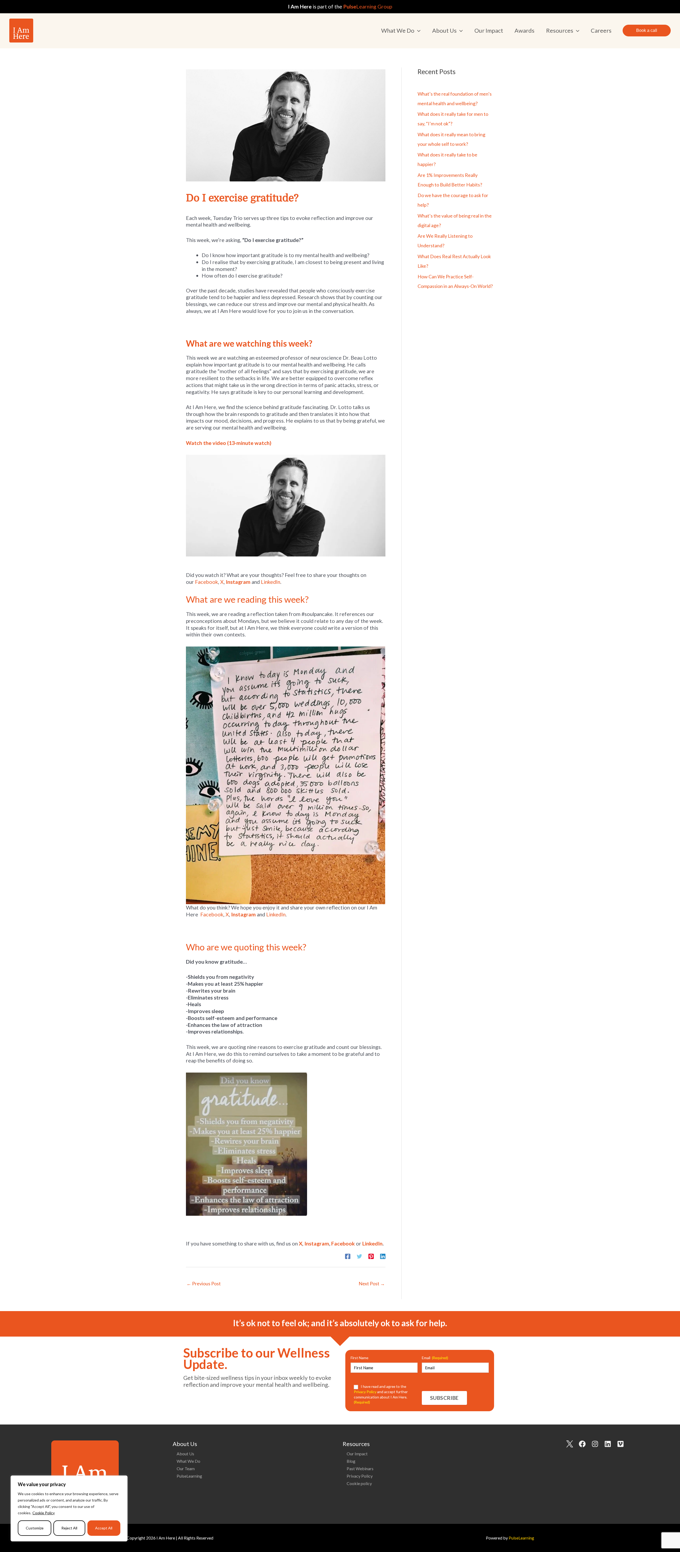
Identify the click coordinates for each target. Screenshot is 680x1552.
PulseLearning (189, 1475)
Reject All (69, 1528)
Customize (35, 1528)
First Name (359, 1357)
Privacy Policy (360, 1475)
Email (435, 1357)
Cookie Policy (43, 1513)
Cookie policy (359, 1483)
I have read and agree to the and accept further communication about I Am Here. (381, 1394)
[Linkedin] (382, 1255)
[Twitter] (359, 1255)
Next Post (372, 1283)
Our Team (186, 1468)
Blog (351, 1461)
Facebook (206, 582)
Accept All (103, 1528)
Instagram (238, 582)
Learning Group (367, 6)
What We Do (188, 1461)
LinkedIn (270, 582)
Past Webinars (360, 1468)
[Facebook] (347, 1255)
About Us (185, 1453)
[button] (417, 30)
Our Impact (357, 1453)
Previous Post (203, 1283)
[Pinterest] (371, 1255)
